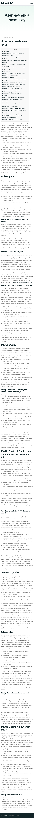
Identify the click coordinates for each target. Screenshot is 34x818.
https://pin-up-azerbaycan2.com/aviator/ (22, 282)
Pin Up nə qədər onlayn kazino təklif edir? (12, 88)
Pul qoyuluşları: (6, 71)
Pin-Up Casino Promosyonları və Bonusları (13, 97)
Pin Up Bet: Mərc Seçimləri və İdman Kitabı (13, 53)
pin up (22, 216)
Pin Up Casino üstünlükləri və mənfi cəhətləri (13, 84)
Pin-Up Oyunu (5, 58)
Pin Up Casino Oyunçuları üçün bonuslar (12, 57)
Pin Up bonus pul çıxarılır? (9, 91)
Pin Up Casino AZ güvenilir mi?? (10, 75)
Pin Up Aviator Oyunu (7, 55)
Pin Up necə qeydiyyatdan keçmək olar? (12, 82)
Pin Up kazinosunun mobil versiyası (11, 86)
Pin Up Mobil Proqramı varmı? (9, 77)
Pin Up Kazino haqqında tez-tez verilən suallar (13, 73)
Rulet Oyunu (5, 51)
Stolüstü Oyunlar (6, 69)
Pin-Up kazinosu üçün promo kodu (11, 90)
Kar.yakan (7, 2)
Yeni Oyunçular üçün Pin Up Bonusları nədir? (13, 68)
